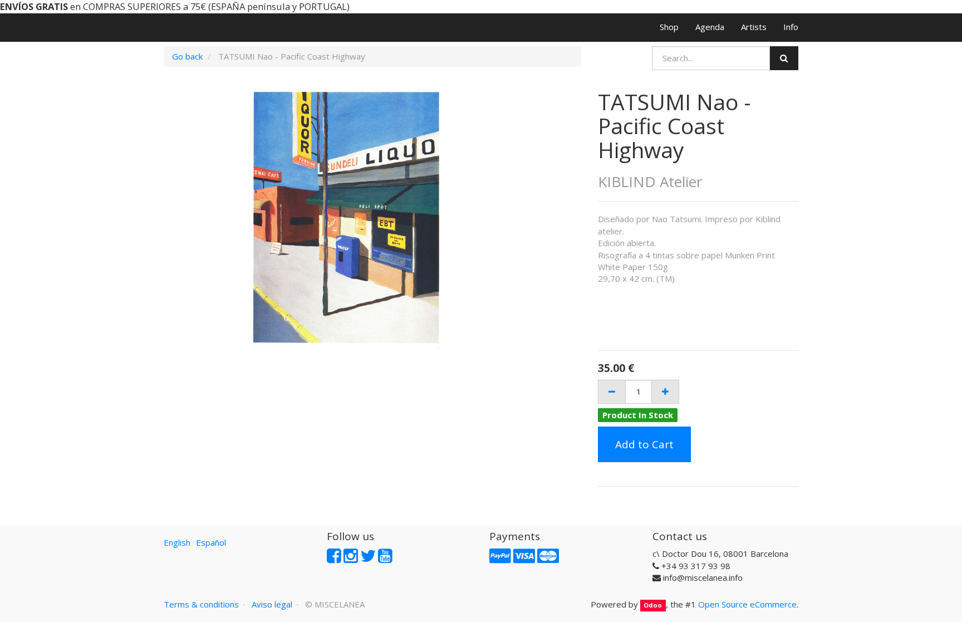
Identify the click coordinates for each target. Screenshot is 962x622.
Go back (187, 56)
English (177, 542)
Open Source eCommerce (747, 604)
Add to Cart (644, 444)
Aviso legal (272, 604)
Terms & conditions (201, 604)
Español (211, 542)
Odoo (653, 605)
